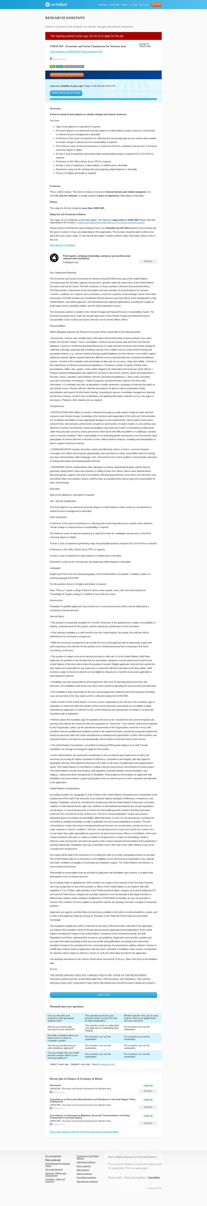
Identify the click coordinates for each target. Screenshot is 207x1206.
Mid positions (83, 1170)
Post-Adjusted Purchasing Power (57, 1164)
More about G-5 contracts (62, 245)
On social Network (54, 1169)
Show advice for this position (66, 75)
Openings (102, 4)
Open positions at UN (91, 51)
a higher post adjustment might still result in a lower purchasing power (110, 222)
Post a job (144, 4)
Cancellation (154, 1177)
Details (148, 261)
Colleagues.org (70, 262)
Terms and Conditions (135, 1177)
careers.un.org (107, 1064)
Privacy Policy (115, 1177)
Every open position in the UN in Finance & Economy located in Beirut (84, 1131)
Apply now (103, 995)
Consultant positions (86, 1177)
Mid (52, 66)
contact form (118, 1168)
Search (124, 4)
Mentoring (114, 4)
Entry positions (84, 1166)
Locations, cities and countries (55, 1180)
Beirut (55, 59)
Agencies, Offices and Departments (55, 1174)
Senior (60, 66)
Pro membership (53, 1156)
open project (141, 1168)
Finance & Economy (74, 66)
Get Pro (156, 4)
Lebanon (62, 59)
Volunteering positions (87, 1181)
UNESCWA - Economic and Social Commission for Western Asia (80, 1089)
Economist (55, 1085)
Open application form (66, 93)
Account (133, 4)
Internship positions (86, 1162)
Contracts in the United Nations (88, 1157)
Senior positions (84, 1174)
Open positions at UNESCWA (65, 51)
